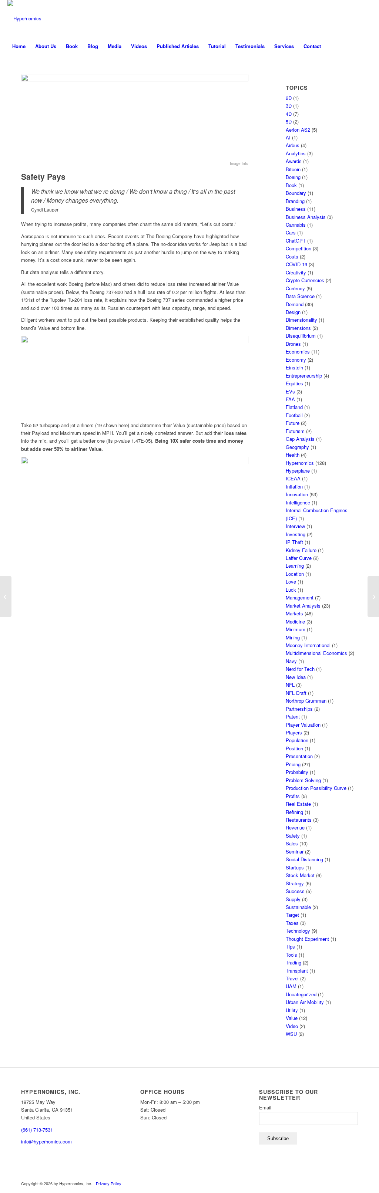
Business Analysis (306, 216)
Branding (295, 201)
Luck (291, 589)
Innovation (297, 494)
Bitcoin (293, 169)
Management (299, 597)
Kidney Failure (301, 550)
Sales (292, 843)
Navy (291, 661)
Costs (292, 256)
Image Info (239, 163)
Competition (298, 248)
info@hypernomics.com (46, 1141)
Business (296, 208)
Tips (290, 946)
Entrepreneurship (304, 375)
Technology (298, 930)
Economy (296, 359)
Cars (291, 232)
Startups (295, 867)
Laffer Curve (299, 557)
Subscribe (278, 1138)
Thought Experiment (307, 938)
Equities (294, 383)
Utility (292, 1010)
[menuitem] (18, 46)
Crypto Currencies (305, 280)
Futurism (295, 431)
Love (291, 581)
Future (292, 422)
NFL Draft (296, 692)
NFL (290, 684)
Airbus (292, 145)
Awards (294, 161)
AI (288, 137)
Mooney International (308, 645)
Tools (291, 954)
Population (297, 740)
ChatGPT (296, 240)
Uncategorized (301, 994)
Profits (293, 796)
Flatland (294, 406)
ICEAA (293, 478)
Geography (297, 446)
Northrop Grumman (306, 700)
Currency (295, 288)
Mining (293, 637)
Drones (293, 343)
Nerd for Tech (300, 668)
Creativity (296, 272)
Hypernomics (300, 462)
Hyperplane (298, 470)
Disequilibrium (301, 335)
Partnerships (299, 708)
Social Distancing (304, 859)
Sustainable (298, 906)
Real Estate (298, 803)
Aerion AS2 (298, 129)
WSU (291, 1033)
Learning (295, 565)
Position (294, 748)
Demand (294, 304)
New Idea (296, 676)
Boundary (296, 192)
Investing (295, 534)
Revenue (295, 827)
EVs (290, 391)
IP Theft (294, 541)
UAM (291, 986)
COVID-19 (296, 264)
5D (289, 121)
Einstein (294, 367)
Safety (293, 835)
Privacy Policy (108, 1183)
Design (293, 311)
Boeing (293, 176)
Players (294, 732)
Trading (293, 962)
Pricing (293, 764)
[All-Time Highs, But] (373, 596)
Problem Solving (303, 780)
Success (295, 891)
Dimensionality (301, 319)
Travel (292, 978)
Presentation (299, 756)
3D (289, 105)
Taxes (292, 922)
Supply (293, 899)
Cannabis (296, 224)
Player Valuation (303, 724)
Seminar (294, 851)
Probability (297, 771)
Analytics (296, 153)
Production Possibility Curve (316, 787)
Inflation (294, 486)
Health (292, 454)
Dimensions (298, 327)
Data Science (300, 296)
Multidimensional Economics (316, 652)
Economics (298, 351)
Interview (295, 526)
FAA (290, 399)
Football (294, 415)
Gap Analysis (300, 438)
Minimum (295, 629)
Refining (294, 811)
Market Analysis (303, 605)
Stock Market (300, 875)
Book (291, 185)
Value (292, 1017)
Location (295, 573)
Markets (294, 613)
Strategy (295, 883)
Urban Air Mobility (305, 1002)
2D (289, 97)
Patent (293, 716)
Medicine (295, 621)
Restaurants (299, 819)
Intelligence (298, 502)
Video (292, 1026)
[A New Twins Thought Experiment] (5, 596)
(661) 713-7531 (37, 1129)
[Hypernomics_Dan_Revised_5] (24, 18)
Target (292, 914)
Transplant (297, 970)
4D (289, 113)
